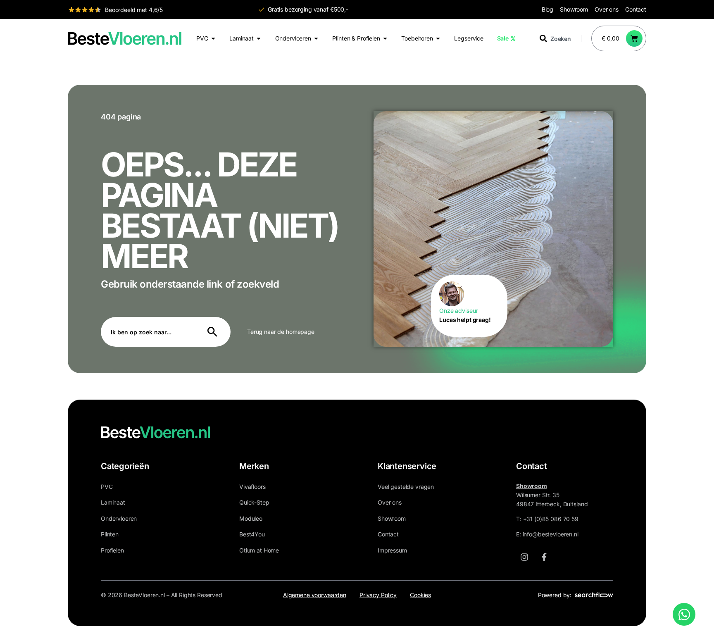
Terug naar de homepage (280, 331)
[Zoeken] (214, 332)
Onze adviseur (458, 310)
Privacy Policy (378, 594)
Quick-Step (254, 502)
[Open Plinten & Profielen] (385, 38)
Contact (635, 9)
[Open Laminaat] (259, 38)
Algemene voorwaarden (314, 594)
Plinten (110, 534)
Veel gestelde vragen (406, 486)
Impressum (392, 550)
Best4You (252, 534)
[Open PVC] (213, 38)
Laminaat (113, 502)
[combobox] (560, 38)
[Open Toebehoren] (438, 38)
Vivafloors (252, 486)
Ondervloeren (119, 518)
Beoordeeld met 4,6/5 (134, 9)
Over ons (607, 9)
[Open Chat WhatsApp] (684, 614)
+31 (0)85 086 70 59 (550, 518)
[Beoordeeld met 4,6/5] (85, 9)
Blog (547, 9)
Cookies (420, 594)
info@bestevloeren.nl (550, 534)
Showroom (574, 9)
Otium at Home (259, 550)
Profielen (112, 550)
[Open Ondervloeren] (316, 38)
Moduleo (250, 518)
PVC (107, 486)
